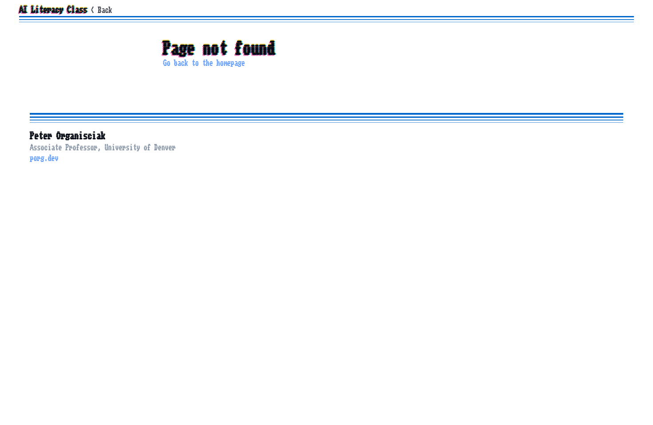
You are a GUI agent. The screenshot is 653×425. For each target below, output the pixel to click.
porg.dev (44, 158)
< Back (101, 10)
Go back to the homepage (204, 63)
